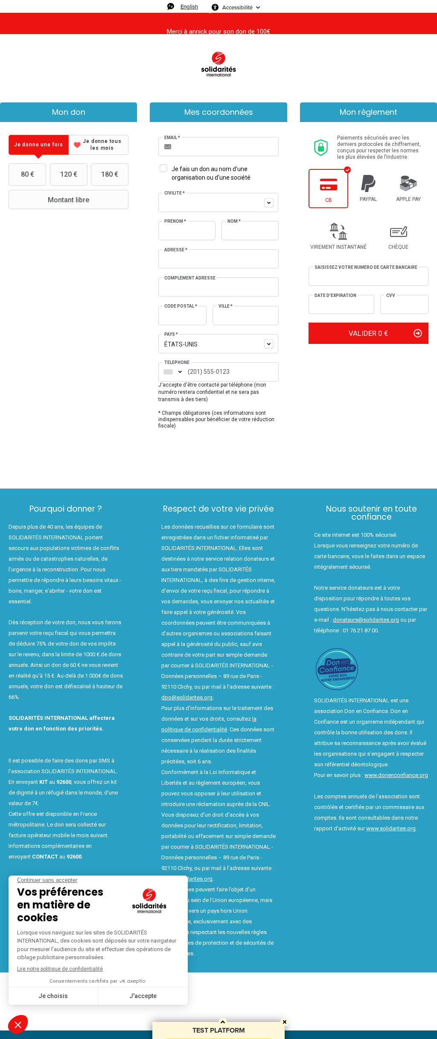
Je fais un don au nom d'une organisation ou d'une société (211, 173)
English (189, 6)
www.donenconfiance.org (396, 775)
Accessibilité (237, 7)
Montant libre (68, 200)
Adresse (175, 249)
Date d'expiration (335, 295)
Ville (225, 306)
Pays (171, 334)
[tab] (39, 145)
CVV (390, 295)
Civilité (174, 193)
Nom (234, 221)
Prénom (175, 221)
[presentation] (38, 144)
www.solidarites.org (391, 828)
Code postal (180, 306)
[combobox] (218, 202)
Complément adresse (190, 278)
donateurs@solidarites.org (366, 620)
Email (172, 137)
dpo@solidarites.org (187, 697)
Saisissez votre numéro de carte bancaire (366, 267)
